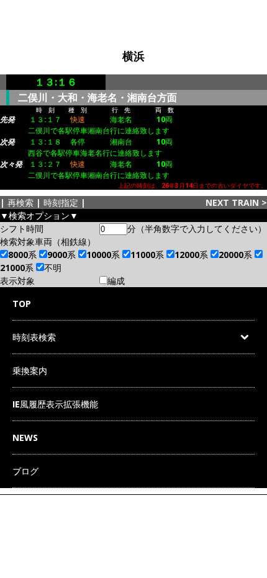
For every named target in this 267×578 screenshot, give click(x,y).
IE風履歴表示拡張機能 (55, 404)
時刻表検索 (34, 337)
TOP (21, 303)
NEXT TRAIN (232, 202)
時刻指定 (60, 202)
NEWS (25, 437)
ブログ (25, 471)
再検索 (20, 202)
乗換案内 (29, 370)
